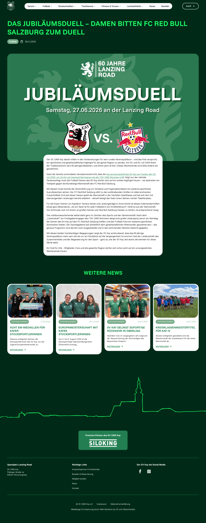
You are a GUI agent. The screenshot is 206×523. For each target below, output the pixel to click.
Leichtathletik (134, 6)
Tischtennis (87, 6)
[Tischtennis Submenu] (94, 6)
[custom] (140, 471)
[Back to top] (199, 516)
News (152, 6)
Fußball (46, 6)
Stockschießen (65, 6)
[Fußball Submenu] (51, 6)
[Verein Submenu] (35, 6)
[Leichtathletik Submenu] (142, 6)
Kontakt (165, 6)
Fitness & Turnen (110, 6)
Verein (31, 6)
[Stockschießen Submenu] (74, 6)
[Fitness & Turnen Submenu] (120, 6)
